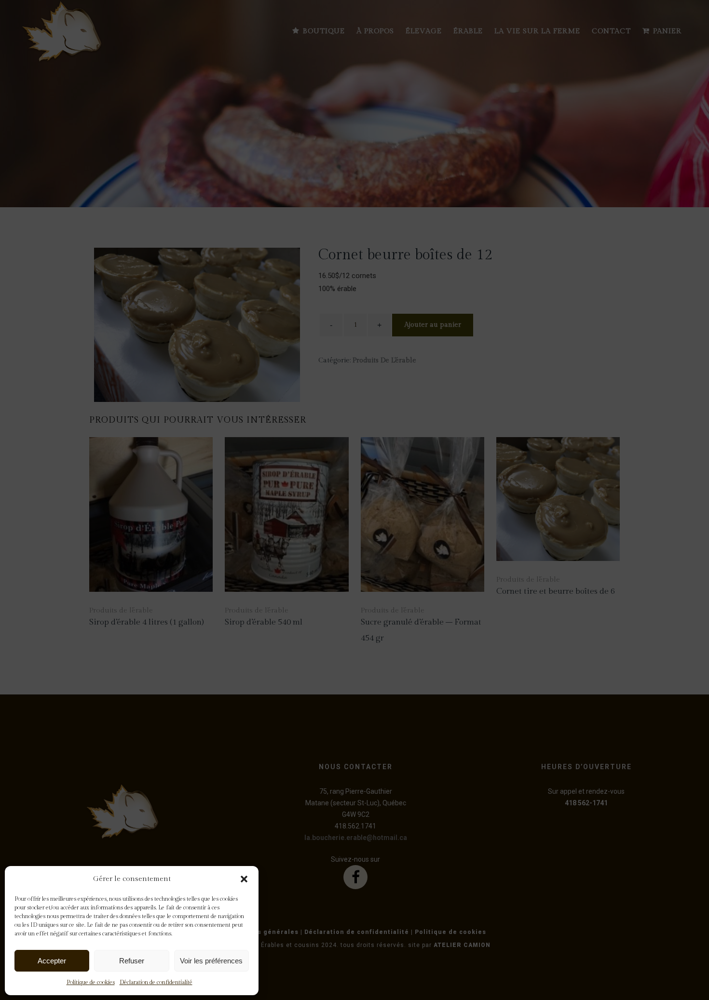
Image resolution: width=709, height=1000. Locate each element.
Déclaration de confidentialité (156, 982)
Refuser (131, 961)
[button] (244, 879)
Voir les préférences (211, 961)
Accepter (52, 961)
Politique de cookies (91, 982)
